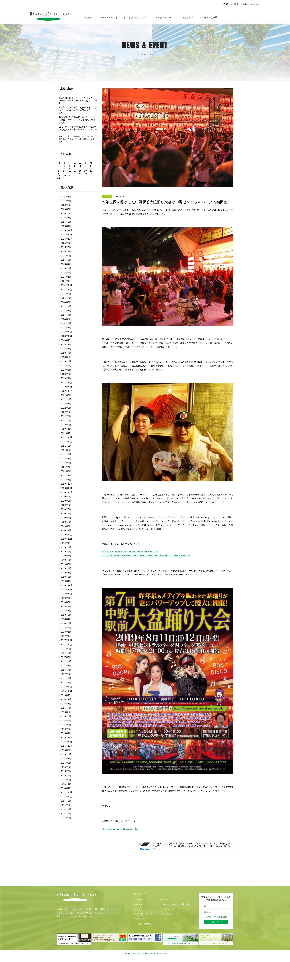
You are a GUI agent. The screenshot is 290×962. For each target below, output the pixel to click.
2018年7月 (66, 606)
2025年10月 (66, 239)
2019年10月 (66, 543)
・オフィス (163, 900)
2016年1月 (66, 733)
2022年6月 (66, 408)
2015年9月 (66, 750)
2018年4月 (66, 619)
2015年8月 (66, 754)
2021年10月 (66, 441)
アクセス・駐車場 (208, 17)
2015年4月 (66, 771)
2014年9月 (66, 801)
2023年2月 (66, 374)
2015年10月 (66, 746)
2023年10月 (66, 340)
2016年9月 (66, 699)
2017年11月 (66, 640)
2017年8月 (66, 653)
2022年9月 (66, 395)
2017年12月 (66, 636)
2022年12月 (66, 382)
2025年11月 (66, 234)
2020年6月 (66, 509)
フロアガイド (186, 17)
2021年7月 (66, 454)
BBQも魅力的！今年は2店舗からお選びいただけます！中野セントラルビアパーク (78, 129)
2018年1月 (66, 632)
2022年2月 (66, 424)
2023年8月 (66, 348)
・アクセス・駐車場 (141, 924)
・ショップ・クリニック (143, 909)
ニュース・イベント (107, 17)
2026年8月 (66, 196)
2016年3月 (66, 725)
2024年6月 (66, 306)
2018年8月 (66, 602)
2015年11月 (66, 741)
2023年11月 (66, 336)
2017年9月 (66, 648)
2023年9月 (66, 344)
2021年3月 (66, 471)
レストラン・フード (163, 17)
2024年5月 (66, 310)
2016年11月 (66, 691)
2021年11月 (66, 437)
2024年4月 (66, 315)
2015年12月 (66, 737)
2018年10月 (66, 594)
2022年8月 (66, 399)
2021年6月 (66, 458)
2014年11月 (66, 792)
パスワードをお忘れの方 (216, 917)
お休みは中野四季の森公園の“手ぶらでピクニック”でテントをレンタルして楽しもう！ (77, 120)
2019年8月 (66, 551)
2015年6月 (66, 763)
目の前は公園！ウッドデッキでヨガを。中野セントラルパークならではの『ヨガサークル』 (78, 100)
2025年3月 (66, 268)
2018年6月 (66, 610)
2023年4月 (66, 365)
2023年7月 (66, 353)
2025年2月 (66, 272)
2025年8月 (66, 247)
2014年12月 (66, 788)
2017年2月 (66, 678)
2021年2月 (66, 475)
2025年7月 (66, 251)
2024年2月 (66, 323)
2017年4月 (66, 670)
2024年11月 (66, 285)
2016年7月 (66, 708)
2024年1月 (66, 327)
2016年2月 (66, 729)
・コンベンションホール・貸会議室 (174, 904)
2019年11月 (66, 539)
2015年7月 (66, 758)
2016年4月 (66, 720)
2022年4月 (66, 416)
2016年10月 (66, 695)
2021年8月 (66, 450)
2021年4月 (66, 467)
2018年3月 (66, 623)
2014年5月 (66, 818)
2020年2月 (66, 526)
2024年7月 (66, 302)
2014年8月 (66, 805)
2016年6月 (66, 712)
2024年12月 (66, 281)
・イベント (137, 904)
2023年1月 (66, 378)
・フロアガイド (139, 919)
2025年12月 (66, 230)
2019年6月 (66, 560)
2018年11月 (66, 589)
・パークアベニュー (167, 909)
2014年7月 (66, 809)
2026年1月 (66, 226)
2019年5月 (66, 564)
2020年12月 (66, 484)
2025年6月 (66, 255)
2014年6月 (66, 813)
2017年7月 (66, 657)
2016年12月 (66, 687)
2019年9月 (66, 547)
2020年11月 (66, 488)
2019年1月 (66, 581)
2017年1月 (66, 682)
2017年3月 (66, 674)
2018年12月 (66, 585)
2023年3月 (66, 370)
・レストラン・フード (142, 914)
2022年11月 (66, 386)
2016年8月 (66, 703)
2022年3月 (66, 420)
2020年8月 (66, 501)
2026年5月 (66, 209)
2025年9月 (66, 243)
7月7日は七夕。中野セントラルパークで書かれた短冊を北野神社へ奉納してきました (78, 139)
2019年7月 (66, 556)
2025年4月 (66, 264)
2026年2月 (66, 222)
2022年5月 (66, 412)
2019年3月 (66, 572)
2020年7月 (66, 505)
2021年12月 (66, 433)
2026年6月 (66, 205)
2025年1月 (66, 277)
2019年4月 (66, 568)
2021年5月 (66, 463)
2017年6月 (66, 661)
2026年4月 (66, 213)
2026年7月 (66, 201)
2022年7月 (66, 403)
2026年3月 (66, 217)
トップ (87, 17)
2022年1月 (66, 429)
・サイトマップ (165, 914)
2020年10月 (66, 492)
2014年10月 (66, 796)
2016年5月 (66, 716)
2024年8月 (66, 298)
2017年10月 (66, 644)
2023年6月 (66, 357)
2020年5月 (66, 513)
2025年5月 (66, 260)
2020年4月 (66, 517)
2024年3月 (66, 319)
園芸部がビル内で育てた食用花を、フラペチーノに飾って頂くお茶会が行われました (78, 110)
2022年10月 (66, 391)
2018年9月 (66, 598)
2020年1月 (66, 530)
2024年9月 (66, 293)
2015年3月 (66, 775)
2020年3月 (66, 522)
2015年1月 (66, 784)
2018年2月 (66, 627)
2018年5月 (66, 615)
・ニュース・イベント (142, 900)
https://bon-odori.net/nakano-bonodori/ (120, 829)
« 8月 (59, 178)
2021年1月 (66, 479)
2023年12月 (66, 332)
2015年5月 (66, 767)
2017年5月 (66, 665)
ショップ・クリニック (135, 17)
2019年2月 (66, 577)
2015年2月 (66, 779)
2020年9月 (66, 496)
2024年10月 (66, 289)
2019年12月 (66, 534)
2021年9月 (66, 446)
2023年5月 (66, 361)
